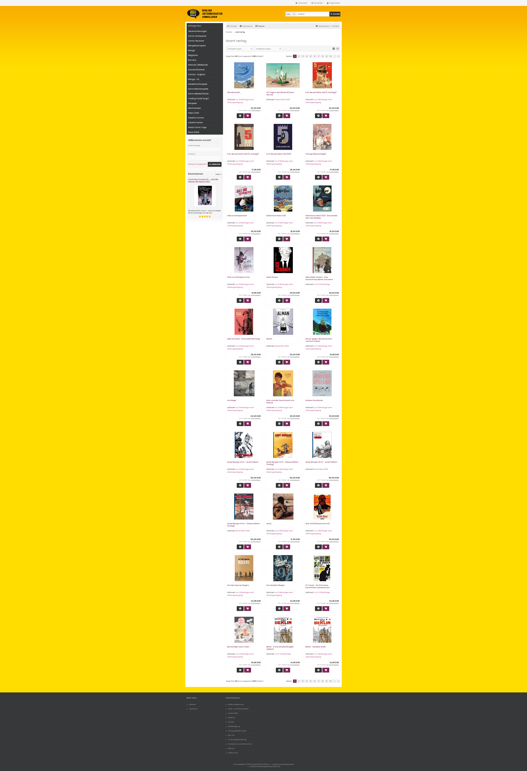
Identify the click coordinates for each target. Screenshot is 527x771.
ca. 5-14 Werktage (322, 284)
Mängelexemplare (197, 45)
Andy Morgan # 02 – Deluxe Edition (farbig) (243, 524)
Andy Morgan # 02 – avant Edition (321, 462)
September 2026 (282, 99)
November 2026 (282, 346)
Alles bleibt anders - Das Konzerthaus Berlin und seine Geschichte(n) (319, 279)
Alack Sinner (272, 277)
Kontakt (233, 26)
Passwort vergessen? (197, 164)
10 (330, 56)
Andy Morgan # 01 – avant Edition (242, 462)
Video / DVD (193, 113)
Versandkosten (256, 110)
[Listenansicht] (338, 48)
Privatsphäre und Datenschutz (240, 744)
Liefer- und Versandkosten (238, 709)
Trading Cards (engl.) (198, 98)
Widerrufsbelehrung (236, 704)
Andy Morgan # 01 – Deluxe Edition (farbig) (282, 463)
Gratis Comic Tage (197, 127)
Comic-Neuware (196, 40)
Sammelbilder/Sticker (198, 93)
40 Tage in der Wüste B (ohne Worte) (280, 93)
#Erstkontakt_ (234, 92)
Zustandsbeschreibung (237, 739)
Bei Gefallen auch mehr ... (239, 646)
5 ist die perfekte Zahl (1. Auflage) (320, 92)
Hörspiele (192, 103)
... (334, 56)
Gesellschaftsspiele (197, 84)
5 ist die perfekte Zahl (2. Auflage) (243, 154)
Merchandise (194, 108)
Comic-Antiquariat (197, 36)
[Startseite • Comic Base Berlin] (205, 14)
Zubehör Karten (195, 122)
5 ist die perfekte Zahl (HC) (278, 154)
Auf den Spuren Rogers (238, 585)
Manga (191, 50)
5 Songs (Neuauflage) (315, 154)
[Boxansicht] (334, 48)
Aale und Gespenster (237, 215)
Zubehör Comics (196, 117)
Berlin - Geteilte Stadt (315, 646)
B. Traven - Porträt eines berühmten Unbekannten (317, 586)
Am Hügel (231, 400)
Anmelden (215, 164)
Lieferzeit (192, 704)
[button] (290, 14)
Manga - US (193, 79)
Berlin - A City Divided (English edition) (280, 647)
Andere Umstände (314, 400)
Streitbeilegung (234, 726)
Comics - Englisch (196, 74)
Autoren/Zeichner (196, 69)
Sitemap (231, 748)
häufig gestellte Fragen (237, 731)
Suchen (335, 14)
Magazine (193, 55)
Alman (269, 338)
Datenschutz (233, 753)
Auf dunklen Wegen (275, 585)
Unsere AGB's (233, 713)
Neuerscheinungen (197, 31)
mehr (218, 174)
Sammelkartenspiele (198, 88)
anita (268, 523)
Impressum (248, 26)
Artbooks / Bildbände (198, 64)
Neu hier (231, 735)
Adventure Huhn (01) (276, 215)
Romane (192, 60)
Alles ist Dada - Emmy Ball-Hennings (243, 338)
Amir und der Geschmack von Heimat (280, 401)
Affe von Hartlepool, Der (238, 277)
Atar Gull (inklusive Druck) (317, 523)
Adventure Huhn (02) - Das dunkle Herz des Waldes (321, 216)
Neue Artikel (193, 132)
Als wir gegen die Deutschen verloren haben (318, 339)
